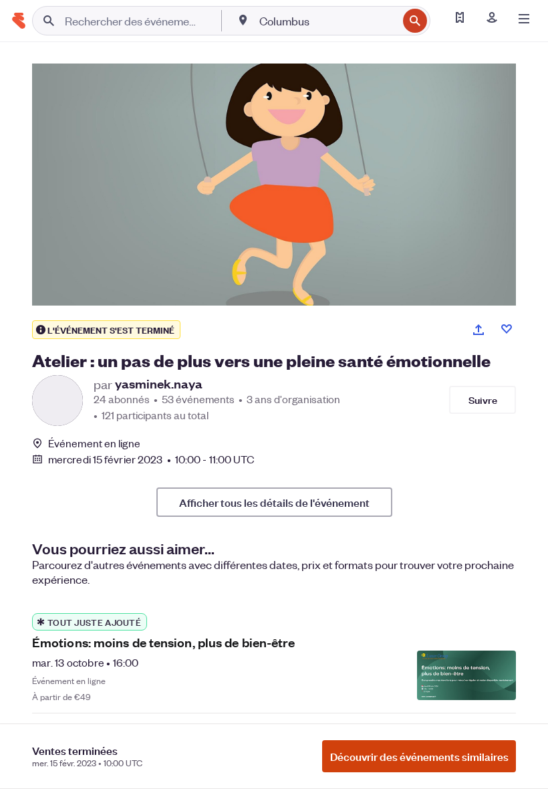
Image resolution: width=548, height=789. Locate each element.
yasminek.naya (158, 384)
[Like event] (506, 329)
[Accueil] (19, 21)
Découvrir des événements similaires (419, 756)
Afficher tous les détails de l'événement (274, 502)
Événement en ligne (94, 443)
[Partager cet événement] (478, 329)
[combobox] (327, 20)
